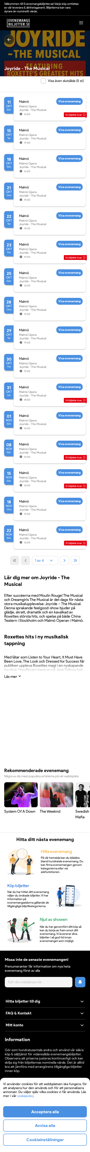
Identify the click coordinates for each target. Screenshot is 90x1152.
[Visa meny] (81, 22)
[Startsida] (18, 23)
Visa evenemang (69, 101)
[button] (45, 1002)
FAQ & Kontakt (18, 1013)
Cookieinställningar (18, 1075)
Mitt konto (14, 1025)
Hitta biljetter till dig (23, 1001)
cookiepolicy (25, 1096)
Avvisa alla (45, 1125)
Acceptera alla (45, 1111)
